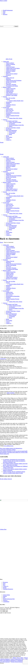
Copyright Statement (5, 661)
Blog (4, 585)
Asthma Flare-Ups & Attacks (13, 68)
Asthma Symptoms (10, 64)
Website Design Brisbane (17, 661)
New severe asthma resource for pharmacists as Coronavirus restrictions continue (11, 449)
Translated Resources (8, 589)
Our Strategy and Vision (11, 121)
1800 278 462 (9, 59)
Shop (4, 11)
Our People (8, 129)
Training (8, 103)
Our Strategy (12, 123)
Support (5, 96)
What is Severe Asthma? (11, 73)
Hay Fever (8, 83)
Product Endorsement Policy (17, 659)
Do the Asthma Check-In (6, 479)
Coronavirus (3, 358)
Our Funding (9, 137)
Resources (8, 75)
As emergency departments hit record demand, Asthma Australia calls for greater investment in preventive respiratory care (14, 461)
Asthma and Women (11, 69)
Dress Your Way (10, 110)
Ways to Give (9, 111)
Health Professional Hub (9, 599)
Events (7, 117)
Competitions (6, 601)
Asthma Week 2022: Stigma (15, 118)
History (10, 126)
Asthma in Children (10, 71)
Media (10, 134)
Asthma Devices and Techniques (13, 80)
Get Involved (6, 107)
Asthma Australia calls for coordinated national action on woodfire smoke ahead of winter (14, 472)
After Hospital (9, 92)
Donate (4, 587)
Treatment (5, 76)
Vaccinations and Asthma (12, 85)
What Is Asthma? (10, 63)
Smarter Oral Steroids (11, 81)
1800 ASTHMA (10, 392)
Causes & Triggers (10, 67)
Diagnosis (8, 65)
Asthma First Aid (10, 77)
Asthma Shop (3, 529)
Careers (8, 138)
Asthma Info (6, 61)
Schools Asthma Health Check (16, 100)
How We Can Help (10, 98)
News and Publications (11, 130)
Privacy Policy (20, 657)
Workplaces (8, 102)
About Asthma (6, 594)
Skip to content (3, 0)
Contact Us (8, 139)
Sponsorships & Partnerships (12, 112)
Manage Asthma (7, 87)
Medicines (8, 79)
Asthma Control (10, 90)
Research (5, 14)
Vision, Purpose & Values (15, 122)
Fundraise (8, 114)
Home (1, 242)
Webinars (8, 106)
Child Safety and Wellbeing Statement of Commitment (13, 659)
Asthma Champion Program (12, 115)
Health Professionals (8, 10)
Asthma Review (10, 91)
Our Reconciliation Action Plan (16, 125)
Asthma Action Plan (10, 88)
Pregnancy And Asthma (11, 95)
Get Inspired (12, 133)
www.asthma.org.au (8, 445)
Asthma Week (9, 108)
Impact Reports (12, 131)
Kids (4, 13)
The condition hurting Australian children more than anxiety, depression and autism (15, 464)
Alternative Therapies (11, 84)
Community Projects (11, 104)
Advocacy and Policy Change (13, 127)
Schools (8, 99)
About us (5, 119)
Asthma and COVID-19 (11, 94)
